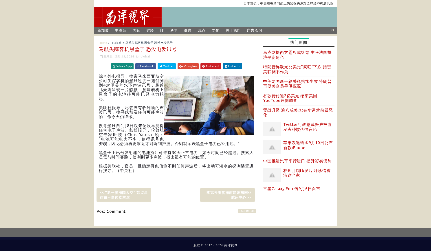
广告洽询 (254, 30)
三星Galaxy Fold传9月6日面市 (291, 188)
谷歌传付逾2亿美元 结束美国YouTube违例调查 (290, 98)
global (116, 42)
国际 (136, 30)
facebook (247, 210)
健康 (188, 30)
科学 (174, 30)
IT (162, 30)
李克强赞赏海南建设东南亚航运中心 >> (229, 194)
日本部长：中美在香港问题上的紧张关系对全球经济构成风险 (283, 3)
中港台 (120, 30)
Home (103, 42)
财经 (150, 30)
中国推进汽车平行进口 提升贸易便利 (297, 161)
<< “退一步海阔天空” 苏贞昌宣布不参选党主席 (124, 194)
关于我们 (233, 30)
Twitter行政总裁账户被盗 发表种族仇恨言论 (307, 127)
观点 (202, 30)
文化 (215, 30)
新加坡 (103, 30)
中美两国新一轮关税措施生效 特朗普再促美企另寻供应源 (297, 83)
